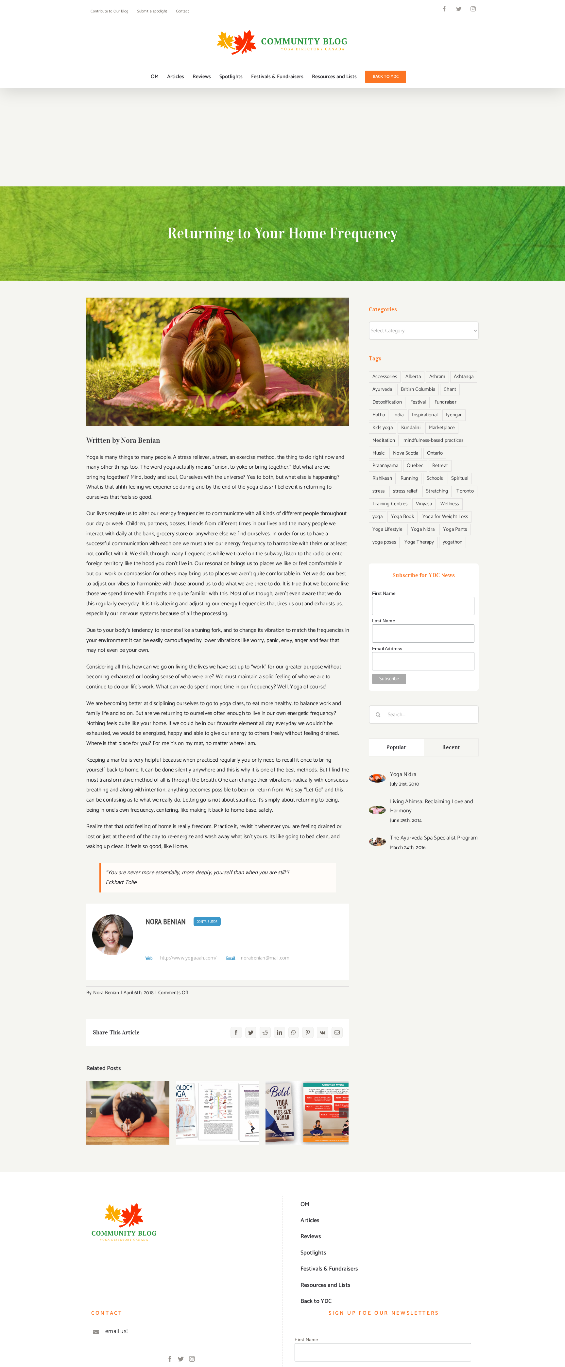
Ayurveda (382, 389)
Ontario (435, 453)
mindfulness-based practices (433, 440)
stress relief (405, 491)
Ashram (437, 376)
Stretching (437, 491)
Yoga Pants (455, 529)
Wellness (449, 504)
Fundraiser (445, 402)
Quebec (415, 465)
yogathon (453, 542)
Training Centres (389, 504)
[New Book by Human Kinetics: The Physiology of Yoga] (217, 1113)
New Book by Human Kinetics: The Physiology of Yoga (217, 1098)
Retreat (440, 465)
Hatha (378, 415)
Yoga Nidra (423, 529)
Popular (396, 747)
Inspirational (424, 415)
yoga (377, 516)
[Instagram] (192, 1359)
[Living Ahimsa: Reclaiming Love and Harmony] (377, 810)
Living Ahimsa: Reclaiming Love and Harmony (431, 806)
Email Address (387, 648)
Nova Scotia (405, 453)
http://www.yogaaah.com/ (188, 958)
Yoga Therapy (419, 542)
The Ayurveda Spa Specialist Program (434, 837)
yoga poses (384, 542)
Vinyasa (424, 504)
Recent (451, 747)
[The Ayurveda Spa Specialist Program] (377, 842)
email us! (116, 1331)
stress (378, 491)
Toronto (464, 491)
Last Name (383, 620)
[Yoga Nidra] (377, 779)
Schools (435, 478)
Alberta (412, 376)
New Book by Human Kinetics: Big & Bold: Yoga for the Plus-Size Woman (307, 1098)
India (398, 415)
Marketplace (442, 428)
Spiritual (459, 478)
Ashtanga (463, 376)
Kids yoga (382, 428)
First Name (384, 593)
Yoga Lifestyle (387, 529)
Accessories (384, 376)
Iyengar (454, 415)
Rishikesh (382, 478)
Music (378, 453)
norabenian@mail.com (265, 958)
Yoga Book (402, 516)
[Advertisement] (282, 137)
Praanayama (385, 465)
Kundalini (410, 428)
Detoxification (387, 402)
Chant (450, 389)
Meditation (383, 440)
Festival (418, 402)
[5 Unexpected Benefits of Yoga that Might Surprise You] (127, 1113)
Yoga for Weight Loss (445, 516)
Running (409, 478)
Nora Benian (166, 921)
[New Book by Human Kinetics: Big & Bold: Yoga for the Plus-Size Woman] (307, 1113)
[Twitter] (181, 1359)
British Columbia (418, 389)
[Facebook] (170, 1359)
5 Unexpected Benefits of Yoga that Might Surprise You (128, 1098)
